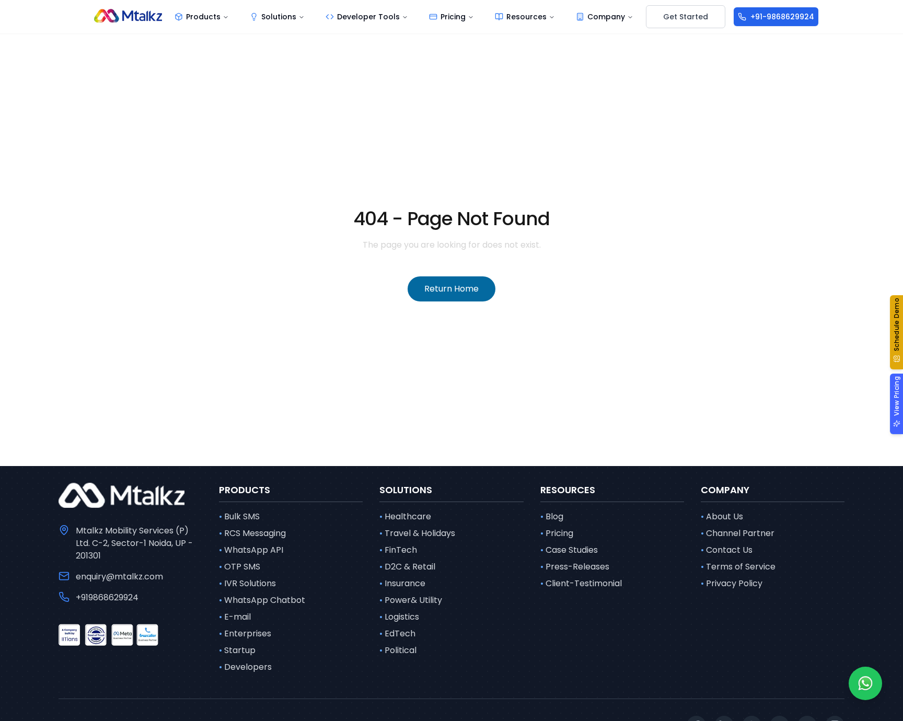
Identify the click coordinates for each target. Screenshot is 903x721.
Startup (237, 650)
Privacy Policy (731, 583)
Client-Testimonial (581, 583)
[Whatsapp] (865, 683)
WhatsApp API (251, 550)
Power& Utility (410, 600)
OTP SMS (239, 567)
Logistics (399, 617)
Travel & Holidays (417, 533)
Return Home (451, 289)
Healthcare (405, 516)
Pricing (556, 533)
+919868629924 (107, 597)
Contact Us (726, 550)
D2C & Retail (407, 567)
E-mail (235, 617)
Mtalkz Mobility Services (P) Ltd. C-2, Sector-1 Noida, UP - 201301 (134, 543)
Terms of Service (738, 567)
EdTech (397, 633)
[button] (896, 332)
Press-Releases (574, 567)
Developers (245, 667)
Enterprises (245, 633)
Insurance (402, 583)
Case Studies (569, 550)
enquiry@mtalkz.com (119, 577)
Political (397, 650)
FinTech (398, 550)
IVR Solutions (247, 583)
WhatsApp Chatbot (262, 600)
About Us (722, 516)
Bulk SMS (239, 516)
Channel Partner (737, 533)
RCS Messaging (252, 533)
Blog (551, 516)
